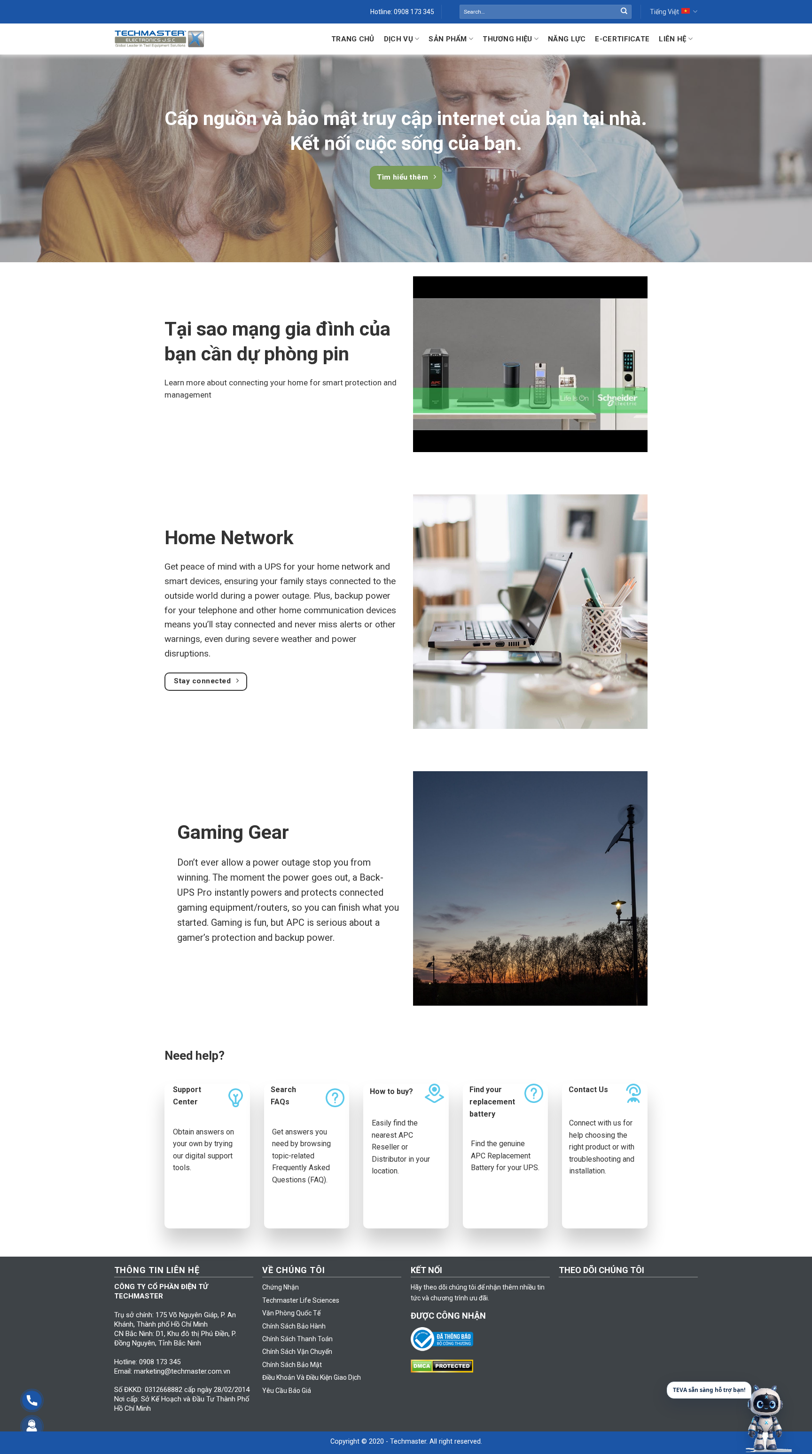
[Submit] (624, 12)
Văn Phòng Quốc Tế (291, 1313)
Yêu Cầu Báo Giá (286, 1390)
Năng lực (567, 39)
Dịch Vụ (398, 39)
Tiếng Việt (664, 12)
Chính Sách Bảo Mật (292, 1364)
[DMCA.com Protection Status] (444, 1365)
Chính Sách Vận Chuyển (297, 1351)
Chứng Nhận (280, 1287)
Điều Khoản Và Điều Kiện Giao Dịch (311, 1377)
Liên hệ (672, 39)
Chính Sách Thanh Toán (297, 1339)
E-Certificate (622, 39)
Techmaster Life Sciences (300, 1300)
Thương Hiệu (507, 39)
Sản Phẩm (448, 39)
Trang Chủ (353, 39)
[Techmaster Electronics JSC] (159, 39)
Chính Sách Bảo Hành (294, 1326)
